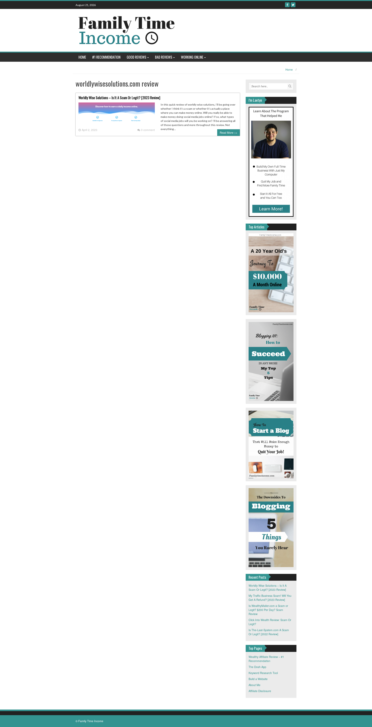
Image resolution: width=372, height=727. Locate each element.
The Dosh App (257, 667)
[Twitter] (293, 4)
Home (82, 57)
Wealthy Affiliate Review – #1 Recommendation (266, 659)
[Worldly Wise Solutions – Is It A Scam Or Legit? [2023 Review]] (116, 115)
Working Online (192, 57)
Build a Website (258, 679)
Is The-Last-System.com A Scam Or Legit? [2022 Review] (269, 632)
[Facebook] (287, 4)
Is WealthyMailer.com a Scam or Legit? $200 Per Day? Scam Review (268, 610)
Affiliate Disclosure (260, 691)
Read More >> (228, 132)
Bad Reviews (163, 57)
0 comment (148, 130)
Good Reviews (136, 57)
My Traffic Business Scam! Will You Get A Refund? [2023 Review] (270, 598)
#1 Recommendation (106, 57)
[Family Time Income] (151, 30)
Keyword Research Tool (263, 673)
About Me (254, 685)
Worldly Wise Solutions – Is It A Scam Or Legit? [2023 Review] (119, 97)
